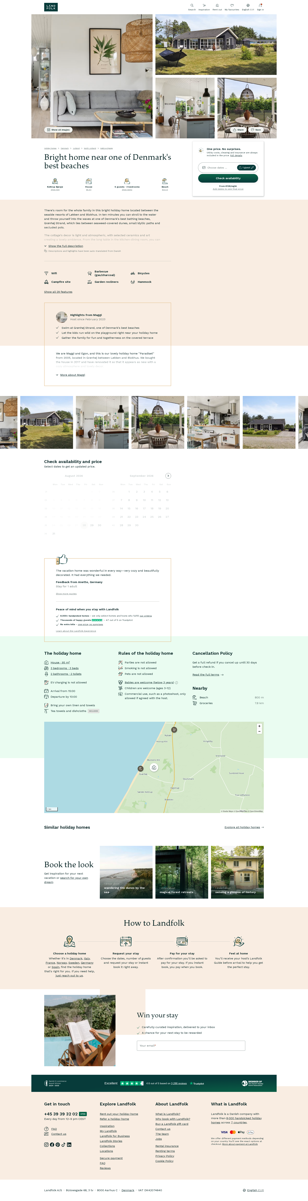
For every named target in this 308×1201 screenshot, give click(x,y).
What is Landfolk (229, 1104)
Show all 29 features (58, 291)
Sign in (260, 9)
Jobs (158, 1139)
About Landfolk (171, 1104)
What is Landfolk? (167, 1114)
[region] (154, 767)
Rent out (217, 9)
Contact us (58, 1134)
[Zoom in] (259, 726)
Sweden (73, 962)
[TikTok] (63, 1145)
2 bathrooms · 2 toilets (66, 674)
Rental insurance (167, 1146)
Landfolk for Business (115, 1136)
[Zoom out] (259, 731)
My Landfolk (108, 1131)
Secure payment (111, 1158)
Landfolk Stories (111, 1141)
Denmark (65, 148)
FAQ (54, 1129)
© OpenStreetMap (255, 811)
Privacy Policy (164, 1156)
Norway (62, 962)
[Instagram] (46, 1145)
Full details (236, 155)
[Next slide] (264, 834)
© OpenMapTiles (240, 811)
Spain (55, 967)
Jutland (76, 148)
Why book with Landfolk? (172, 1119)
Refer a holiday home (114, 1119)
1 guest (246, 167)
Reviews (105, 1168)
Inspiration (204, 9)
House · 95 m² (60, 662)
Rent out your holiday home (119, 1114)
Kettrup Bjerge (106, 148)
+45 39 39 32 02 (61, 1114)
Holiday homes (50, 148)
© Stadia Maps (227, 811)
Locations (106, 1151)
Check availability (228, 178)
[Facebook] (52, 1145)
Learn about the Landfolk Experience (76, 631)
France (50, 962)
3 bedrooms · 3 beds (65, 668)
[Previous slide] (44, 834)
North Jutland (90, 148)
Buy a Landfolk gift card (171, 1124)
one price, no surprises (90, 624)
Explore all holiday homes (242, 827)
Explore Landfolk (118, 1104)
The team (162, 1134)
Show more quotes (66, 593)
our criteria (146, 616)
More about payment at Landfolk (240, 1144)
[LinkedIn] (69, 1145)
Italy (87, 958)
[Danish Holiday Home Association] (253, 1083)
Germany (87, 962)
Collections (107, 1146)
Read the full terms (205, 674)
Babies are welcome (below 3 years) (149, 682)
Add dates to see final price (228, 189)
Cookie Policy (164, 1161)
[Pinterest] (58, 1145)
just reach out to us (69, 975)
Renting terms (165, 1151)
